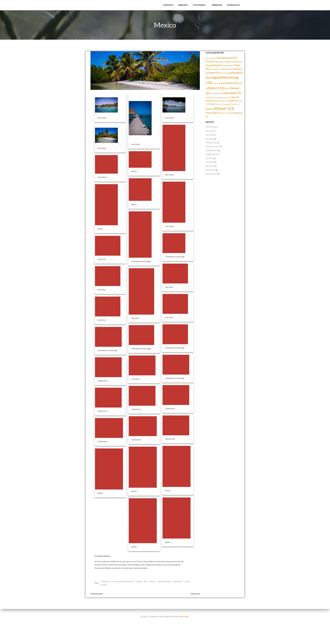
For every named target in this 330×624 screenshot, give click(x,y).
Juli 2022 (209, 131)
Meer (145, 581)
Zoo (232, 113)
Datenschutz (233, 5)
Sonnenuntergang (221, 101)
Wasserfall (212, 112)
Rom (216, 97)
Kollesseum (224, 73)
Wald (210, 109)
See (235, 97)
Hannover (227, 69)
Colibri (186, 616)
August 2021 (211, 154)
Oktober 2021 (211, 150)
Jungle (138, 581)
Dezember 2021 (212, 146)
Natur (216, 88)
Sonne (209, 101)
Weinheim (224, 113)
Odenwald (231, 93)
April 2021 (210, 166)
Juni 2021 (209, 162)
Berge (209, 65)
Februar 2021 (211, 174)
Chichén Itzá (105, 581)
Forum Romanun (215, 69)
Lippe (223, 83)
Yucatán (103, 585)
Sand (221, 97)
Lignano (216, 83)
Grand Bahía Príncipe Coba (123, 581)
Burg (218, 65)
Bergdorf (239, 62)
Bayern (230, 61)
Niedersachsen (216, 93)
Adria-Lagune (211, 58)
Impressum (217, 5)
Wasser (224, 108)
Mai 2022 (209, 138)
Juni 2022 (209, 134)
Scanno (227, 97)
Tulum (187, 581)
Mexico (153, 581)
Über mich (183, 5)
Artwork (221, 62)
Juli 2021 (209, 158)
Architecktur (227, 57)
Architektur (212, 61)
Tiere (211, 104)
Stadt (232, 100)
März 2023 (210, 127)
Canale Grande (228, 65)
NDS (227, 88)
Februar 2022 (211, 142)
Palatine (209, 97)
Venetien (235, 104)
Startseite (168, 5)
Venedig (227, 104)
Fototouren (198, 5)
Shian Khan (178, 581)
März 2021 (210, 170)
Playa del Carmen (164, 581)
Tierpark (219, 104)
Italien (213, 72)
